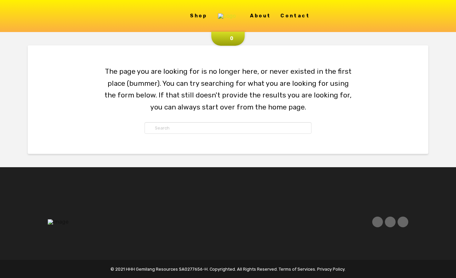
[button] (228, 39)
